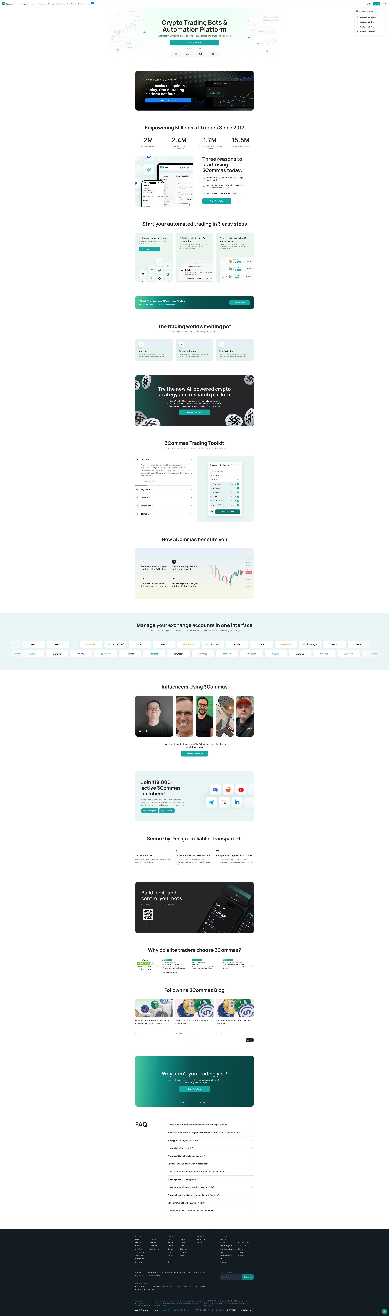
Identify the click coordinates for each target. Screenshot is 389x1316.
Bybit (169, 1262)
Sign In (368, 4)
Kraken (182, 1242)
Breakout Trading (154, 1276)
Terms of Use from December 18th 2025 (161, 1286)
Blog (221, 1252)
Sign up (376, 4)
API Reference (202, 1239)
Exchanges (139, 1262)
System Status (153, 1239)
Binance (170, 1239)
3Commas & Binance (227, 1249)
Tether (182, 1246)
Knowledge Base (226, 1255)
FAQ (221, 1259)
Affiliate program (226, 1246)
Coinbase (171, 1249)
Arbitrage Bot (139, 1255)
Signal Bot (138, 1246)
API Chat (200, 1242)
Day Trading (139, 1276)
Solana (182, 1255)
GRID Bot (138, 1239)
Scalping (138, 1272)
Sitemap (241, 1249)
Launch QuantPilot (167, 100)
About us (223, 1239)
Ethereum (183, 1249)
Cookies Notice (140, 1286)
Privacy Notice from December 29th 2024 (191, 1286)
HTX (169, 1259)
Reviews (223, 1262)
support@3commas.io (142, 1305)
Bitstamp (171, 1242)
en (385, 4)
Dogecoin (183, 1252)
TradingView (139, 1252)
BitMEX (182, 1239)
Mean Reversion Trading (182, 1272)
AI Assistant (153, 1246)
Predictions (242, 1255)
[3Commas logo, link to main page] (8, 3)
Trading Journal (154, 1249)
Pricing (240, 1239)
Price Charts (242, 1246)
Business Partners (244, 1242)
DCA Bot (138, 1242)
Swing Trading (153, 1272)
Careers (223, 1242)
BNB (181, 1259)
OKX (169, 1252)
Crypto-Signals (140, 1259)
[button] (384, 1311)
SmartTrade (139, 1249)
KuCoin (170, 1255)
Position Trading (199, 1272)
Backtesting (153, 1242)
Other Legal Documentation (144, 1290)
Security (241, 1252)
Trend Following (166, 1272)
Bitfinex (170, 1246)
